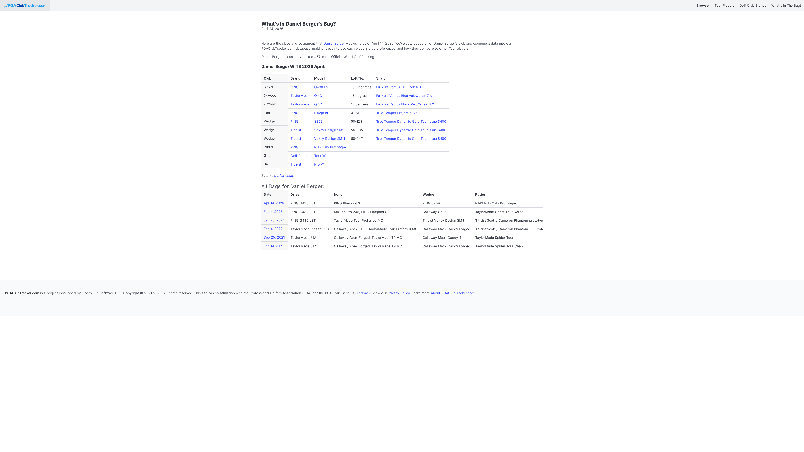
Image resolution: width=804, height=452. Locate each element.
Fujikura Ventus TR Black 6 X (398, 87)
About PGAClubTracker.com (453, 293)
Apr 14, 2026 (274, 203)
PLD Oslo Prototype (330, 147)
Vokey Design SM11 (329, 138)
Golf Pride (299, 156)
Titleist (296, 130)
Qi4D (318, 96)
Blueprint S (322, 113)
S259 (318, 121)
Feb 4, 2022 (273, 229)
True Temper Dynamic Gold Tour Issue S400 (411, 121)
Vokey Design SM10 (330, 130)
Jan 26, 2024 (274, 220)
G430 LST (322, 87)
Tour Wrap (322, 156)
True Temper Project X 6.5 (396, 113)
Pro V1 (319, 164)
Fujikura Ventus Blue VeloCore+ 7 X (404, 96)
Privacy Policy (399, 293)
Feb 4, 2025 (273, 211)
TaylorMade (300, 96)
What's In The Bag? (786, 5)
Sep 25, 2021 (274, 237)
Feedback (363, 293)
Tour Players (724, 5)
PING (295, 87)
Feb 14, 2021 (273, 246)
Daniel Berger (334, 43)
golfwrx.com (284, 175)
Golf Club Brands (752, 5)
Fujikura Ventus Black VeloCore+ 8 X (405, 104)
